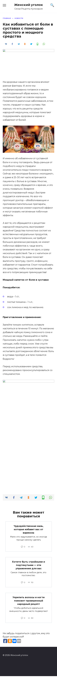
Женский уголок (28, 5)
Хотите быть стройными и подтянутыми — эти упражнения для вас (28, 565)
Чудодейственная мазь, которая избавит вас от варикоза (28, 529)
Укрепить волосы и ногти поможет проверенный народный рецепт (29, 600)
